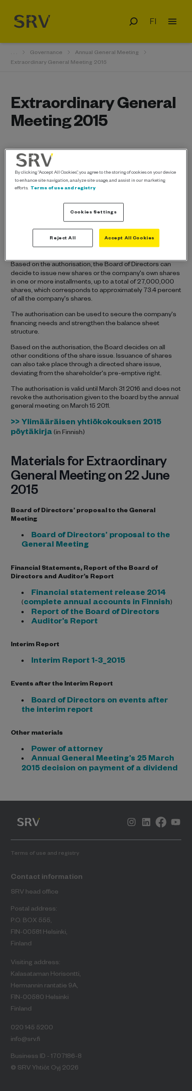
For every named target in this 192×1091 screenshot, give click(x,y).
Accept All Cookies (129, 237)
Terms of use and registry (63, 187)
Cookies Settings (93, 211)
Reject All (62, 237)
